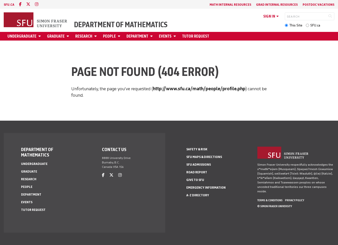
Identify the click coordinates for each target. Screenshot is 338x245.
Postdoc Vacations (318, 4)
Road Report (196, 172)
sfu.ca (9, 4)
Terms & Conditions (270, 200)
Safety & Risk (196, 149)
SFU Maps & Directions (204, 157)
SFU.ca (315, 25)
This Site (295, 25)
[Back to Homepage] (36, 20)
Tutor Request (195, 36)
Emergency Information (206, 187)
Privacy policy (294, 200)
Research (83, 36)
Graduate (56, 36)
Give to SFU (195, 180)
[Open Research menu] (96, 36)
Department (137, 36)
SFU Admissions (198, 164)
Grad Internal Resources (277, 4)
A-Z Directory (197, 195)
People (109, 36)
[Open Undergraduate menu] (40, 36)
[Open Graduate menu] (69, 36)
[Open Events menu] (175, 36)
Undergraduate (21, 36)
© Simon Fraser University (274, 206)
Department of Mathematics (121, 24)
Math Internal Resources (230, 4)
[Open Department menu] (152, 36)
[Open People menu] (120, 36)
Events (165, 36)
